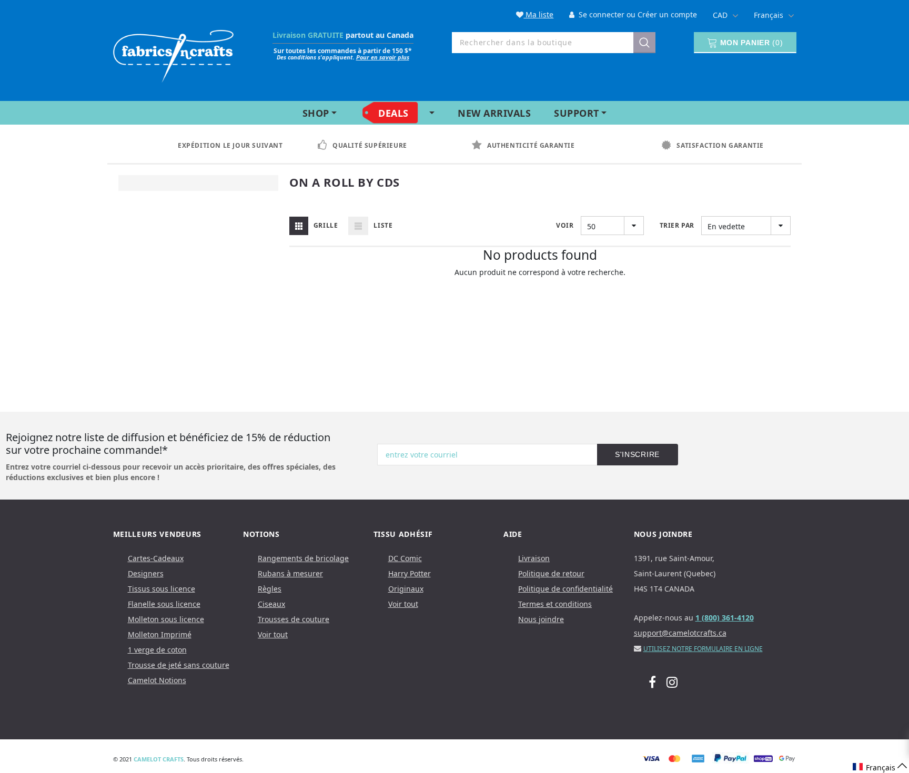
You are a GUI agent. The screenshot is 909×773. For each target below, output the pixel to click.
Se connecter (600, 14)
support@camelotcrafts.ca (680, 633)
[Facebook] (652, 682)
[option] (222, 145)
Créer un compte (667, 14)
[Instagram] (672, 682)
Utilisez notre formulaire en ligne (703, 648)
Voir (564, 225)
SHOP (315, 113)
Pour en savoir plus (382, 57)
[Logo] (173, 54)
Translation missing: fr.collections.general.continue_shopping (540, 286)
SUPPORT (576, 113)
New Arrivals (494, 113)
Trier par (677, 225)
